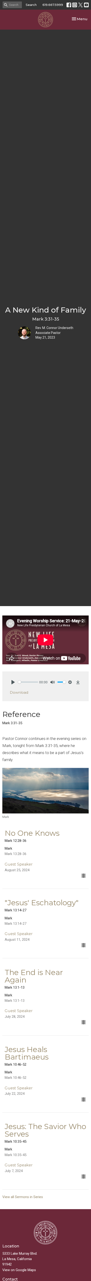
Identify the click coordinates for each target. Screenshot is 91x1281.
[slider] (28, 682)
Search (31, 5)
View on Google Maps (19, 1270)
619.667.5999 (52, 5)
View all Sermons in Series (22, 1197)
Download (19, 692)
